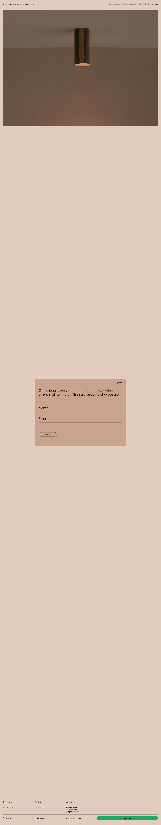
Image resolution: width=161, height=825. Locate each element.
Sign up (47, 434)
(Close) (119, 383)
